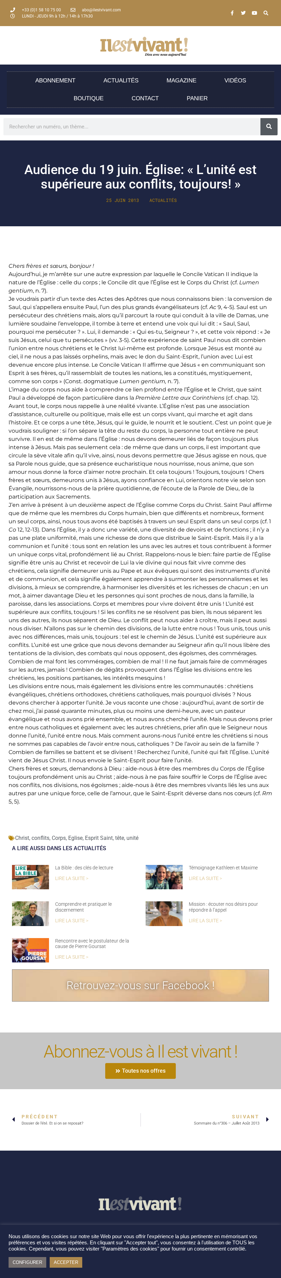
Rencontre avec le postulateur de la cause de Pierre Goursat (92, 943)
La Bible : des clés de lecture (84, 867)
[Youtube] (254, 13)
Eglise (75, 838)
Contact (145, 98)
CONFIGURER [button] (27, 1262)
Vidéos (235, 80)
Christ (22, 838)
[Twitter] (243, 13)
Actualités (120, 80)
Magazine (181, 80)
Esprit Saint (99, 838)
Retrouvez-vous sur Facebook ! (140, 985)
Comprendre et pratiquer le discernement (83, 907)
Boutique (88, 98)
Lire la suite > (71, 878)
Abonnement (55, 80)
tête (119, 838)
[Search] (266, 13)
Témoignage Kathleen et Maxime (223, 867)
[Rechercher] (269, 126)
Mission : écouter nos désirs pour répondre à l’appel (223, 907)
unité (132, 838)
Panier (197, 98)
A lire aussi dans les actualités (59, 848)
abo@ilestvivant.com (101, 10)
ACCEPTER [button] (66, 1262)
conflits (40, 838)
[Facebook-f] (232, 13)
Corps (59, 838)
